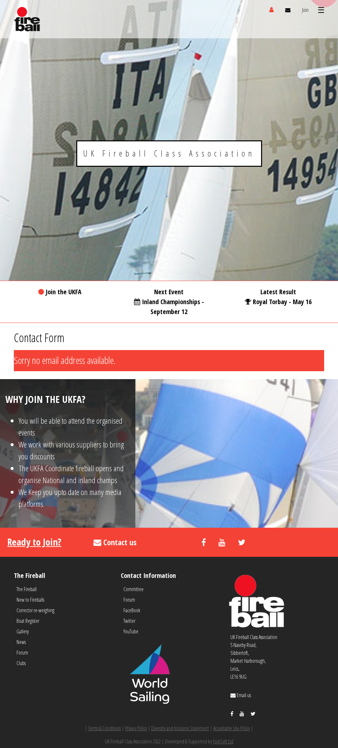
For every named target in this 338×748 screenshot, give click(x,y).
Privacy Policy (136, 728)
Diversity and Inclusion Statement (180, 728)
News (21, 642)
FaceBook (131, 610)
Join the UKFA (64, 291)
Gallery (23, 631)
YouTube (130, 631)
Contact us (119, 542)
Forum (22, 652)
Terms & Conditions (104, 728)
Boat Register (28, 620)
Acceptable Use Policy (231, 728)
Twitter (129, 620)
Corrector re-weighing (35, 610)
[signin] (271, 10)
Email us (243, 695)
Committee (133, 589)
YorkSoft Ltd (223, 741)
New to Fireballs (30, 599)
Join (305, 10)
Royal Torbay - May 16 (282, 301)
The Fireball (27, 589)
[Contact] (288, 10)
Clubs (21, 663)
